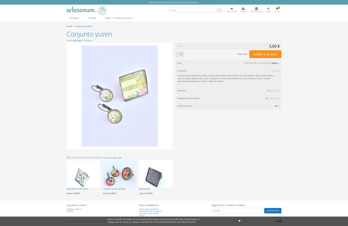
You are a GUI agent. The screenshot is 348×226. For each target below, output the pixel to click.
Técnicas (74, 18)
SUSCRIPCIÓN (273, 210)
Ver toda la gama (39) (112, 157)
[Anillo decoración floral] (83, 176)
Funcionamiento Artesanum (150, 211)
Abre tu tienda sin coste (119, 18)
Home (69, 26)
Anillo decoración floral (77, 188)
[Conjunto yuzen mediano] (119, 176)
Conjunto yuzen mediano (114, 188)
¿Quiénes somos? (74, 209)
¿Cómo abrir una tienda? (149, 209)
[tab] (228, 63)
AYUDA (142, 215)
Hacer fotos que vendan (149, 213)
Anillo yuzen (144, 188)
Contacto (70, 211)
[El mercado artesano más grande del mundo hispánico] (86, 10)
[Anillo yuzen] (156, 176)
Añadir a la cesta (265, 54)
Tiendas (92, 18)
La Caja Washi (76, 40)
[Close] (239, 220)
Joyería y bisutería (84, 26)
